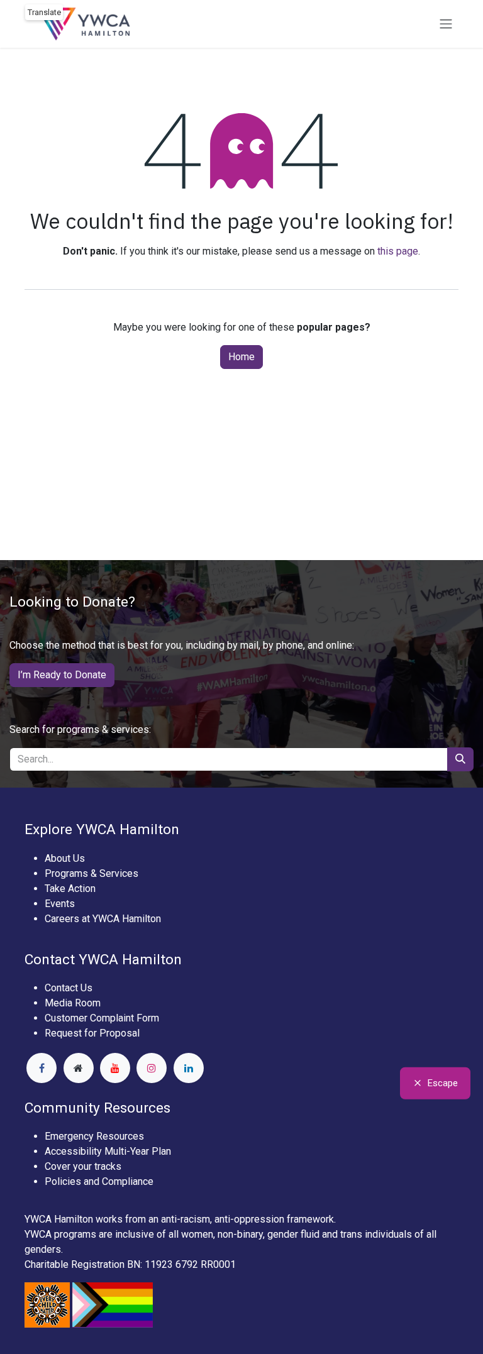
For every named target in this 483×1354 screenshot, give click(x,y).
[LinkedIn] (189, 1068)
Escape (443, 1083)
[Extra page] (79, 1068)
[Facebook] (41, 1068)
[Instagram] (151, 1068)
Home (241, 357)
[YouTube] (115, 1068)
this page (397, 251)
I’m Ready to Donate (62, 675)
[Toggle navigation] (445, 24)
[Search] (460, 759)
